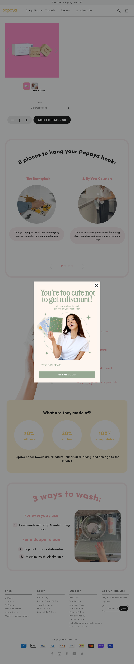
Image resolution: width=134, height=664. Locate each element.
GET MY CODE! (67, 374)
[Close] (96, 285)
